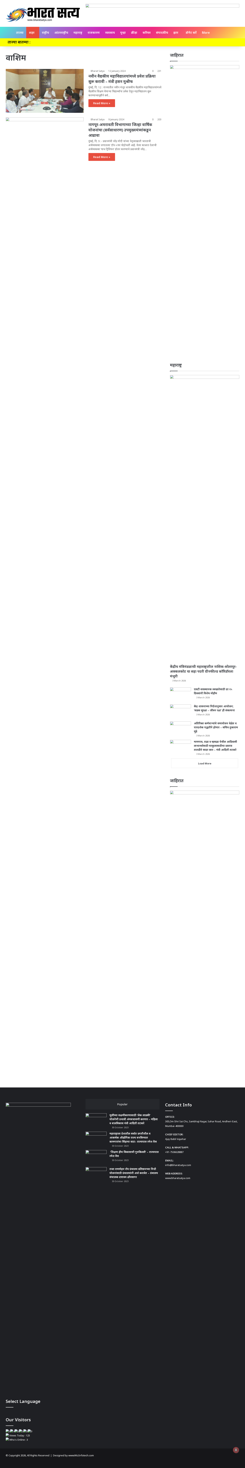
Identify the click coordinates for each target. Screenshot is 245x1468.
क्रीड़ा (134, 32)
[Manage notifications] (236, 1450)
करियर (147, 32)
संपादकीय (162, 32)
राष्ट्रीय (45, 32)
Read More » (101, 103)
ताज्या (20, 32)
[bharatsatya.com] (43, 15)
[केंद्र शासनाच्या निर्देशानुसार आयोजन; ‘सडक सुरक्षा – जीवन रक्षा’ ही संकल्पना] (180, 711)
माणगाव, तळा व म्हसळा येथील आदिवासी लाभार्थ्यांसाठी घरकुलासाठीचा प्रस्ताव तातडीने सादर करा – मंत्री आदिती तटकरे (215, 746)
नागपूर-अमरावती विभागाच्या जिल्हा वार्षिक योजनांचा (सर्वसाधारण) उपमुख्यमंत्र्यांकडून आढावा (120, 130)
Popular (122, 1104)
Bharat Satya (98, 71)
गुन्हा (123, 32)
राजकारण (94, 32)
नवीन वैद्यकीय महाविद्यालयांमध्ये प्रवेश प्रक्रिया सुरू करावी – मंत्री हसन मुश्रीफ (122, 79)
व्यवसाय (110, 32)
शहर (31, 32)
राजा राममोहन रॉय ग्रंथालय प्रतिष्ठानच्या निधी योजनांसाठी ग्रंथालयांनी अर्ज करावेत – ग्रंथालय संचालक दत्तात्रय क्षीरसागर (133, 1173)
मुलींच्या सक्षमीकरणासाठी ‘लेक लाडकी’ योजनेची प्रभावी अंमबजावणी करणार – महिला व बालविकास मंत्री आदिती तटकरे (133, 1119)
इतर (175, 32)
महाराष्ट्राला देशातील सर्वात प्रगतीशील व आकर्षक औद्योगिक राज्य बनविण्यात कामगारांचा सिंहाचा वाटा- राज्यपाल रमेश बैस (133, 1137)
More (206, 32)
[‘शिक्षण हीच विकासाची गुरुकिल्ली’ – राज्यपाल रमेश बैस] (96, 1157)
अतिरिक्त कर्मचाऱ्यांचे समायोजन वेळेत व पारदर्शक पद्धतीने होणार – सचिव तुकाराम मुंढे (216, 727)
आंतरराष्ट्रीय (61, 32)
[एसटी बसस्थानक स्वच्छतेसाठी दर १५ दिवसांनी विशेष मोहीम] (180, 694)
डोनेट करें (191, 32)
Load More (204, 763)
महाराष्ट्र (78, 32)
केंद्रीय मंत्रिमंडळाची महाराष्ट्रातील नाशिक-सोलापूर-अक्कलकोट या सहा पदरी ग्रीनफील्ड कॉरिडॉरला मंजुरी (203, 671)
